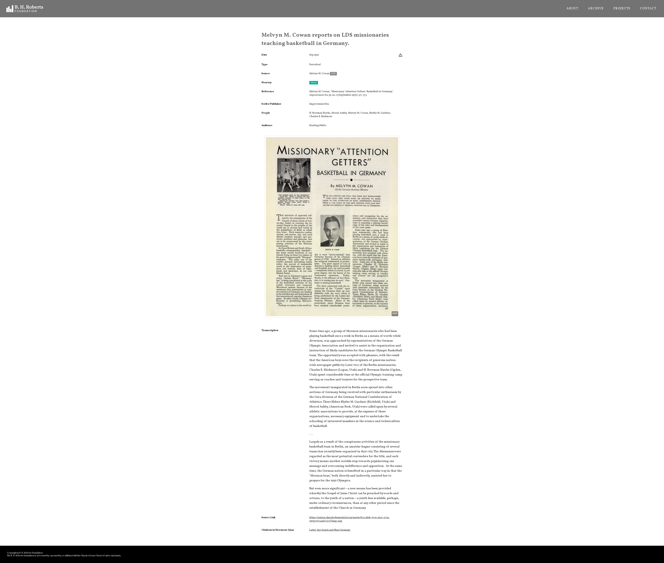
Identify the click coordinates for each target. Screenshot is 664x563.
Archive (596, 8)
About (572, 8)
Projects (622, 8)
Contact (648, 8)
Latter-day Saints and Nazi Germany (329, 530)
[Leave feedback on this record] (400, 55)
